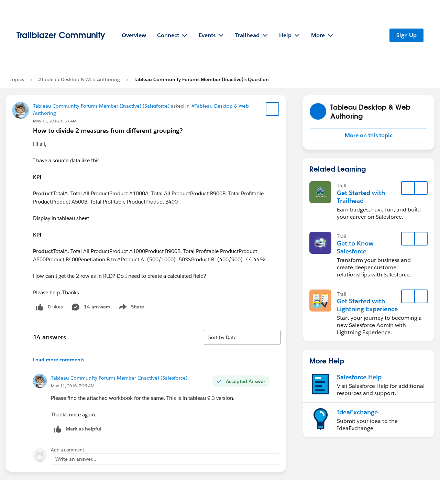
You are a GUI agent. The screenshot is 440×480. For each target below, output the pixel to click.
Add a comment (67, 450)
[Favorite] (272, 109)
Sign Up (406, 35)
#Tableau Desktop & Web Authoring (79, 79)
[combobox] (242, 337)
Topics (17, 79)
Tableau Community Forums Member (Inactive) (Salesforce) (101, 106)
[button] (368, 135)
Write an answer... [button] (75, 459)
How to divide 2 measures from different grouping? (108, 130)
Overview (134, 35)
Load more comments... (60, 360)
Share (130, 308)
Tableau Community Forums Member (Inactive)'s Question (201, 79)
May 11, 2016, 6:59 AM (55, 121)
